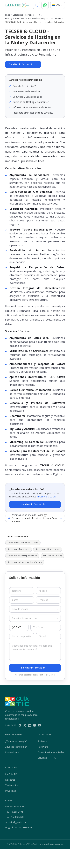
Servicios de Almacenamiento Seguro (25, 562)
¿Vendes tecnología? (16, 741)
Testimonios (11, 785)
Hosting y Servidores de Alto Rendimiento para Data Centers (33, 18)
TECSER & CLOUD (46, 496)
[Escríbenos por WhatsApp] (45, 5)
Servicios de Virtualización (48, 549)
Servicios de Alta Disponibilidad (22, 555)
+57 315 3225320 (14, 816)
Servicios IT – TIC (33, 15)
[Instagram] (34, 725)
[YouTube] (39, 725)
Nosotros (10, 779)
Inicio (7, 15)
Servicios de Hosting (52, 555)
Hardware (43, 746)
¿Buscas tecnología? (16, 746)
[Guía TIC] (17, 5)
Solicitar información (23, 64)
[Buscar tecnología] (36, 5)
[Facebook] (19, 725)
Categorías (18, 15)
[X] (24, 725)
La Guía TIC (11, 774)
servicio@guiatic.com (16, 822)
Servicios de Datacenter (18, 549)
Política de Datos (47, 674)
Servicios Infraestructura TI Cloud (23, 542)
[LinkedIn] (29, 725)
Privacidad (10, 790)
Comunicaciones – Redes (51, 752)
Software (42, 741)
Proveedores (12, 752)
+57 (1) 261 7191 (14, 811)
